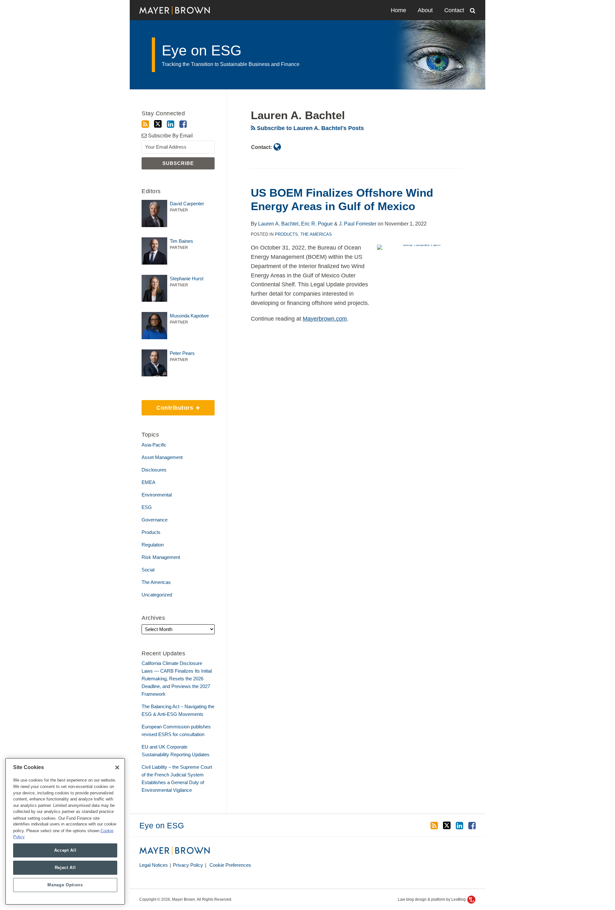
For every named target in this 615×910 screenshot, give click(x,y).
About (425, 10)
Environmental (157, 494)
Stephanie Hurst (186, 278)
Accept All (65, 850)
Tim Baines (181, 241)
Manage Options (65, 884)
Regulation (153, 544)
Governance (155, 519)
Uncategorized (157, 594)
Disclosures (154, 469)
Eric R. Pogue (317, 223)
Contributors (168, 405)
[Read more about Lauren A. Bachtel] (277, 147)
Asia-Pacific (154, 444)
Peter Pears (182, 353)
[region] (65, 831)
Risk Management (161, 557)
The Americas (316, 234)
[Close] (117, 767)
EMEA (148, 482)
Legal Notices (153, 865)
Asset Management (162, 457)
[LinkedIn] (170, 124)
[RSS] (145, 124)
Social (148, 569)
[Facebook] (183, 124)
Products (286, 234)
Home (398, 10)
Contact (454, 10)
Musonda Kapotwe (189, 315)
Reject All (65, 867)
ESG (147, 507)
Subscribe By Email (170, 135)
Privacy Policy (188, 865)
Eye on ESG (202, 50)
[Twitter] (158, 124)
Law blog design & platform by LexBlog (432, 899)
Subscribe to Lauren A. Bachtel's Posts (309, 128)
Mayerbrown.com (325, 319)
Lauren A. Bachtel (278, 223)
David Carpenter (187, 203)
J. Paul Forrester (357, 223)
